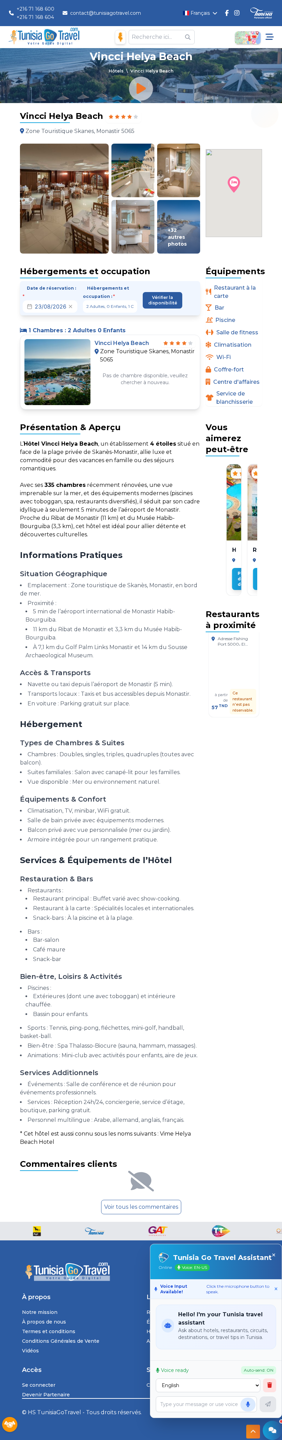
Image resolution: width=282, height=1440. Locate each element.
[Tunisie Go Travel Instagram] (236, 13)
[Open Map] (247, 37)
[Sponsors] (9, 1425)
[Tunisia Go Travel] (141, 1271)
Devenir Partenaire (46, 1395)
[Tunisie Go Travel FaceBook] (227, 13)
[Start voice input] (248, 1404)
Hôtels (116, 71)
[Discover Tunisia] (261, 13)
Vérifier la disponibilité (162, 300)
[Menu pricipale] (269, 37)
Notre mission (39, 1312)
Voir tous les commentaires (141, 1207)
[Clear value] (70, 306)
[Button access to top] (253, 1433)
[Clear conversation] (269, 1385)
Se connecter (38, 1385)
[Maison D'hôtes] (120, 37)
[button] (234, 184)
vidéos (30, 1351)
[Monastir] (234, 560)
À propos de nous (44, 1322)
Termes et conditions (48, 1331)
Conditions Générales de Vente (60, 1341)
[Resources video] (141, 89)
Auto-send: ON (258, 1370)
